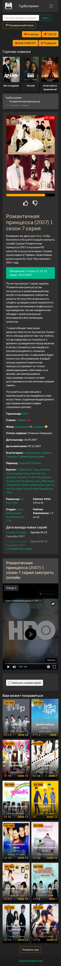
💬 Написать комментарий (24, 682)
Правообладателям (31, 960)
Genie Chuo (21, 488)
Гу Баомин (23, 469)
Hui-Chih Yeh (18, 480)
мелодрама (22, 426)
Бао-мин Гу (47, 484)
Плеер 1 (11, 587)
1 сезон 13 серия (16, 532)
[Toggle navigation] (51, 6)
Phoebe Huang (37, 488)
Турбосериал (29, 6)
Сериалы (11, 456)
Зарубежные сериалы (37, 452)
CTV (8, 520)
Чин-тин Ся (37, 473)
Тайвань (22, 420)
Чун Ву (10, 488)
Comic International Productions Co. (15, 513)
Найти (45, 17)
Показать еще (30, 949)
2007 (25, 413)
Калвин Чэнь (21, 473)
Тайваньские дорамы (31, 456)
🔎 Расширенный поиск (19, 25)
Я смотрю (48, 593)
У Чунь (35, 469)
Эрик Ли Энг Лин (31, 477)
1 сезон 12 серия (16, 541)
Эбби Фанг (47, 480)
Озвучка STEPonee (29, 463)
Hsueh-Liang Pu (30, 484)
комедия (38, 426)
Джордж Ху (13, 477)
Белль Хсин (33, 480)
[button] (19, 548)
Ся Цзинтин (13, 484)
